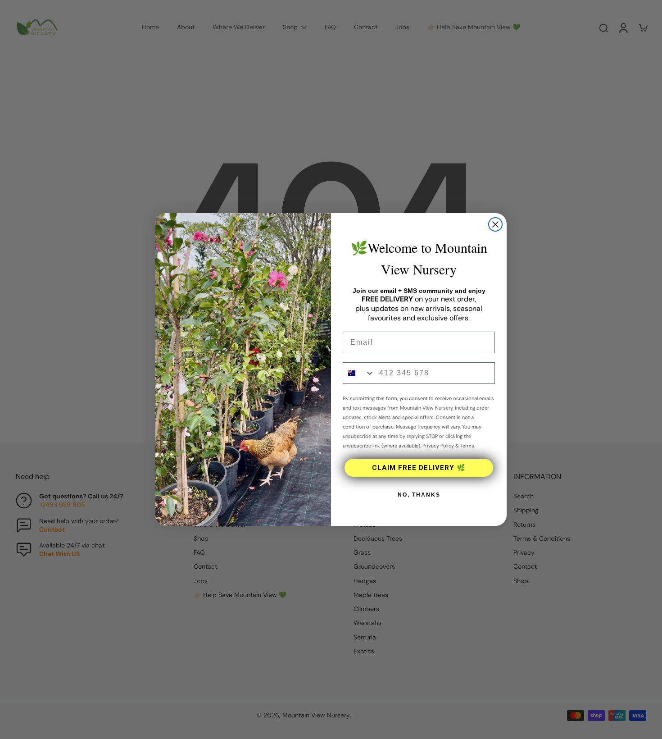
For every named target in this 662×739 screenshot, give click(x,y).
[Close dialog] (495, 224)
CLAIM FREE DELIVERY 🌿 (419, 468)
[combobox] (359, 373)
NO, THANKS (419, 495)
